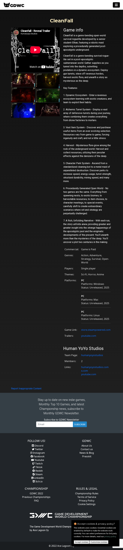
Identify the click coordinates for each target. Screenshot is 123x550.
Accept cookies (81, 542)
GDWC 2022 (36, 493)
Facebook (39, 456)
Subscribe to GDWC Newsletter (61, 419)
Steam (39, 474)
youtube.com (88, 335)
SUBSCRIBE (80, 424)
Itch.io (39, 481)
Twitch (39, 463)
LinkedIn (38, 478)
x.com (84, 370)
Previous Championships (36, 497)
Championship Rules (86, 493)
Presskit (86, 456)
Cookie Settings (87, 504)
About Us (86, 445)
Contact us (87, 449)
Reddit (39, 470)
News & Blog (87, 452)
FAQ (36, 500)
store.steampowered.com (96, 329)
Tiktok (38, 467)
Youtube (39, 460)
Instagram (38, 452)
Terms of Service (86, 497)
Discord (38, 445)
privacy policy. (110, 536)
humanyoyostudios (92, 355)
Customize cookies (99, 542)
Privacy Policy (86, 500)
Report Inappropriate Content (26, 388)
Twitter (38, 449)
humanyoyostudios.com (95, 367)
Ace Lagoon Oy (41, 530)
